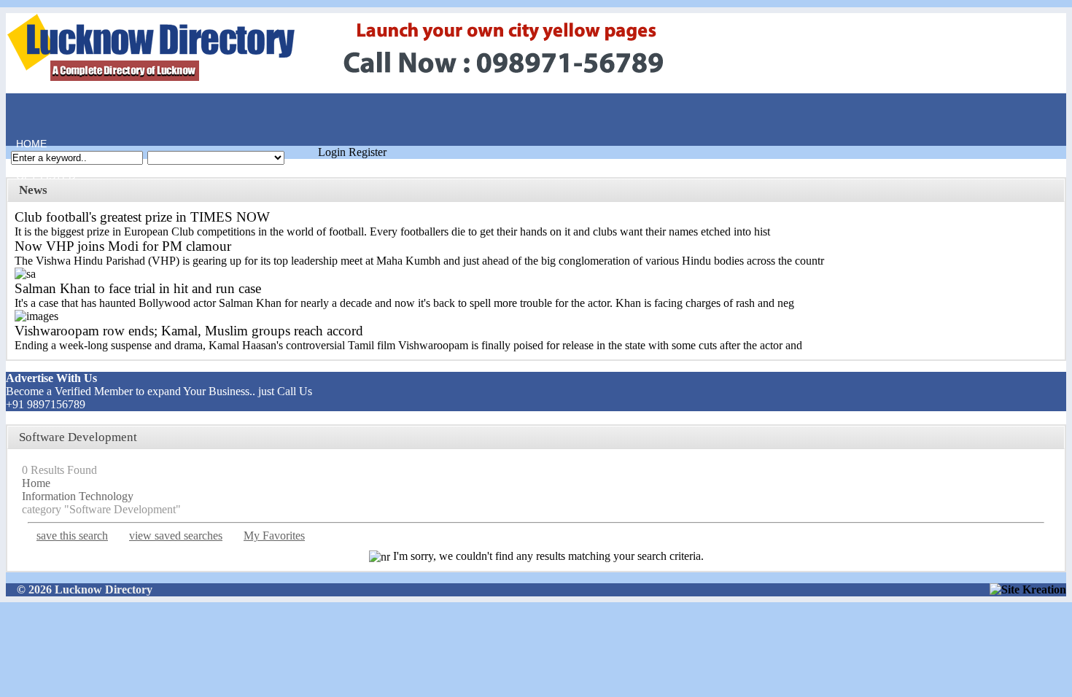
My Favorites (274, 535)
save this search (72, 535)
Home (26, 111)
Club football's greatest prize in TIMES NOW (142, 217)
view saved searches (175, 535)
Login (332, 152)
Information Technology (77, 496)
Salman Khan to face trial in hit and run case (138, 288)
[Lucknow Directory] (358, 82)
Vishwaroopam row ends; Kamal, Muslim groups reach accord (189, 330)
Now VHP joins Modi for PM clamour (123, 246)
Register (368, 152)
